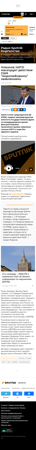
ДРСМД (15, 362)
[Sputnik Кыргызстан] (6, 15)
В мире (29, 358)
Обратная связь (6, 425)
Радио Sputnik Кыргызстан (9, 358)
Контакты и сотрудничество (10, 408)
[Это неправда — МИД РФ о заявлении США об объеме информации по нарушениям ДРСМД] (18, 258)
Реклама (22, 408)
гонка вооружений (24, 362)
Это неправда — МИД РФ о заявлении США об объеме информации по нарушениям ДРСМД (17, 278)
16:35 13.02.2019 (6, 83)
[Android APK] (7, 431)
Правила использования (16, 405)
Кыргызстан (5, 388)
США (9, 362)
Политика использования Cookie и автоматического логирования (12, 417)
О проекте (4, 405)
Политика (21, 358)
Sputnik (4, 106)
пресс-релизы (5, 410)
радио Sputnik (17, 194)
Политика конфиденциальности (11, 413)
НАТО (3, 362)
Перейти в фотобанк (26, 106)
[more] (33, 286)
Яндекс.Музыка (29, 168)
